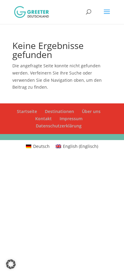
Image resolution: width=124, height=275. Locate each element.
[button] (11, 264)
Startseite (27, 111)
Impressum (71, 118)
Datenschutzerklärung (59, 126)
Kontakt (43, 118)
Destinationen (59, 111)
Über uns (91, 111)
